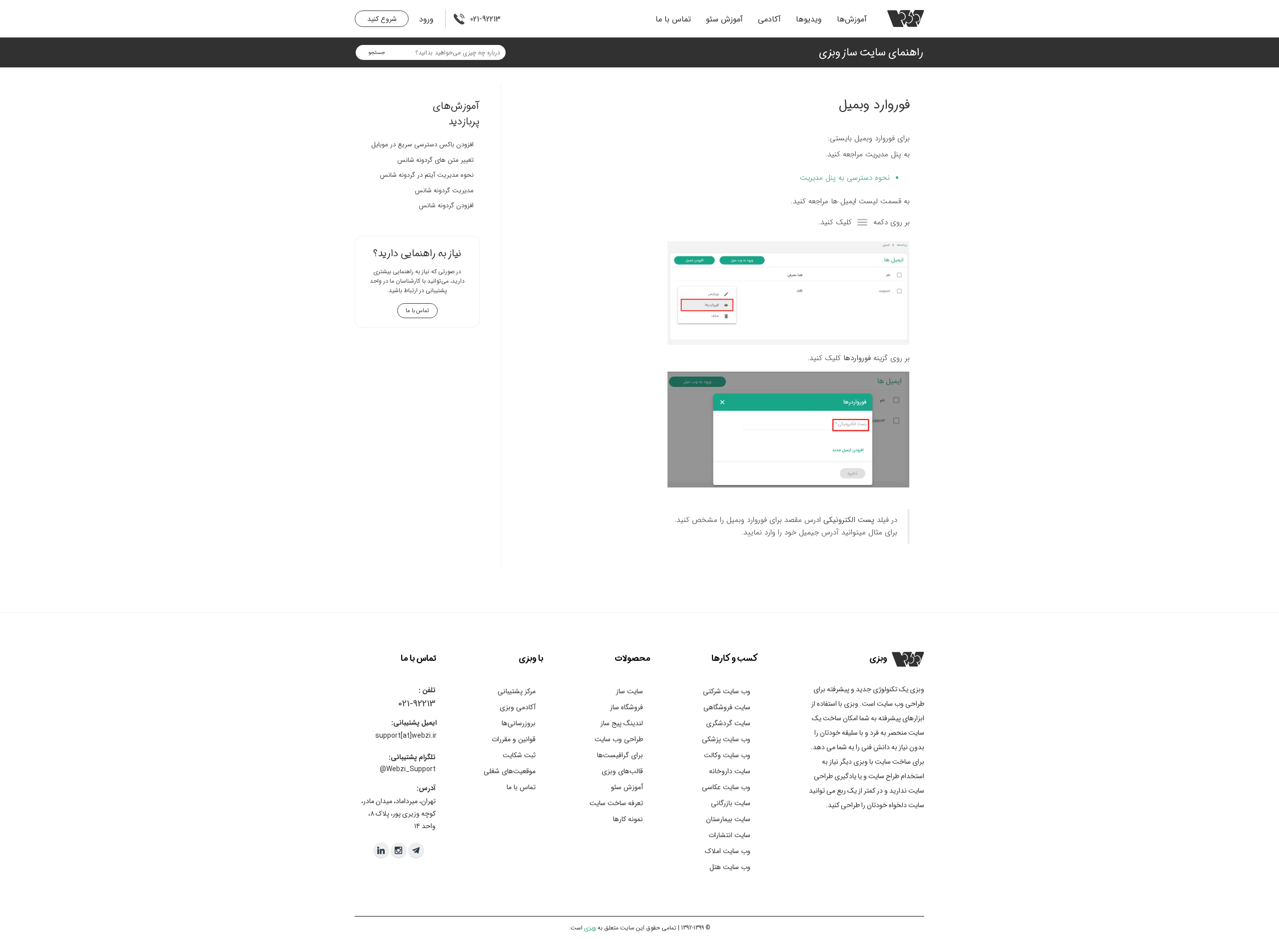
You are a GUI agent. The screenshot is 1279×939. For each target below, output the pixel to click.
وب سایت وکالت (727, 755)
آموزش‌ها (852, 19)
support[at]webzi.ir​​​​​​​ (406, 735)
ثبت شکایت (519, 755)
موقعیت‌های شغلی (510, 771)
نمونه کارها (628, 819)
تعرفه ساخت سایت (616, 803)
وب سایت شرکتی (726, 691)
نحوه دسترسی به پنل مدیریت (845, 178)
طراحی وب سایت (619, 739)
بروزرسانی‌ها (519, 723)
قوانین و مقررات (514, 739)
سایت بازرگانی (730, 803)
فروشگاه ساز (626, 707)
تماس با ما (673, 19)
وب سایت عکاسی (726, 787)
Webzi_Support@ (408, 769)
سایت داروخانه (729, 771)
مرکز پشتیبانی (517, 691)
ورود (426, 19)
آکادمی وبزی (518, 707)
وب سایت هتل (729, 867)
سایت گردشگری (728, 723)
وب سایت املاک (727, 851)
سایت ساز (629, 691)
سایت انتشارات (729, 835)
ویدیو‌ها (809, 19)
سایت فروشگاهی (726, 707)
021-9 (408, 703)
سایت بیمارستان (728, 819)
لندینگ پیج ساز (622, 723)
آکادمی (769, 19)
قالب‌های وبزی (622, 771)
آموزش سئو (724, 19)
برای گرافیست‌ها (620, 755)
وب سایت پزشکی (726, 739)
